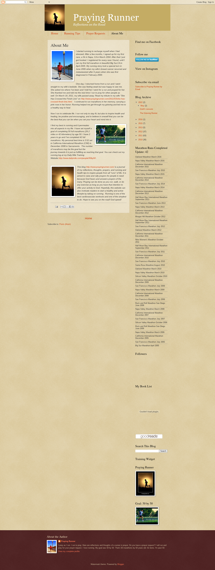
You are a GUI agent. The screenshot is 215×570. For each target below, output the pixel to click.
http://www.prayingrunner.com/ (100, 167)
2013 (140, 127)
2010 (140, 140)
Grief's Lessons (146, 109)
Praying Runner (68, 541)
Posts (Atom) (65, 224)
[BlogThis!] (64, 206)
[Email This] (61, 206)
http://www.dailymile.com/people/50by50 (77, 158)
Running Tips (72, 33)
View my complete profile (69, 551)
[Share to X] (67, 206)
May (143, 106)
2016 (140, 119)
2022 (140, 102)
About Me (117, 33)
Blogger (120, 564)
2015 (140, 123)
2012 (140, 131)
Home (54, 33)
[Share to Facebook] (70, 206)
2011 (140, 135)
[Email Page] (56, 207)
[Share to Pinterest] (72, 206)
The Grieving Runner (148, 113)
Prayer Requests (95, 33)
